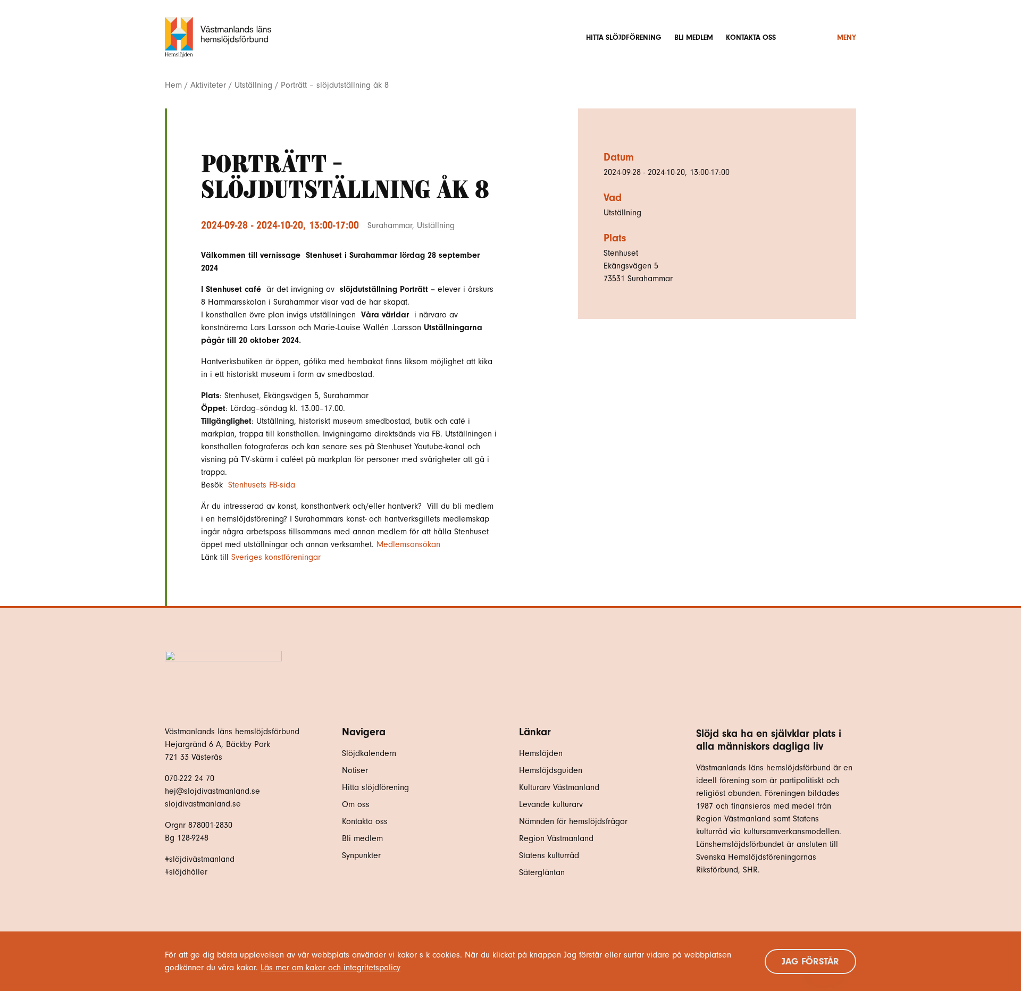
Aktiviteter (208, 85)
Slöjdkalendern (369, 753)
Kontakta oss (751, 37)
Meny (846, 37)
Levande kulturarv (551, 804)
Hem (173, 85)
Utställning (253, 85)
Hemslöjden (541, 753)
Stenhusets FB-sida (263, 485)
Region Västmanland (556, 838)
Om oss (356, 804)
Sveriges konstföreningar (276, 557)
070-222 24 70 (189, 778)
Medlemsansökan (409, 544)
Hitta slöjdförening (624, 37)
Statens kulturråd (549, 855)
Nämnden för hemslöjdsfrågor (573, 821)
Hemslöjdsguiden (550, 770)
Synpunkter (361, 855)
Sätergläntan (543, 872)
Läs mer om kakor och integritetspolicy (330, 967)
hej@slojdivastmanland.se (212, 791)
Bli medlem (693, 37)
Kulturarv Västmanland (559, 787)
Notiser (355, 770)
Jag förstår (810, 961)
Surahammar (389, 225)
